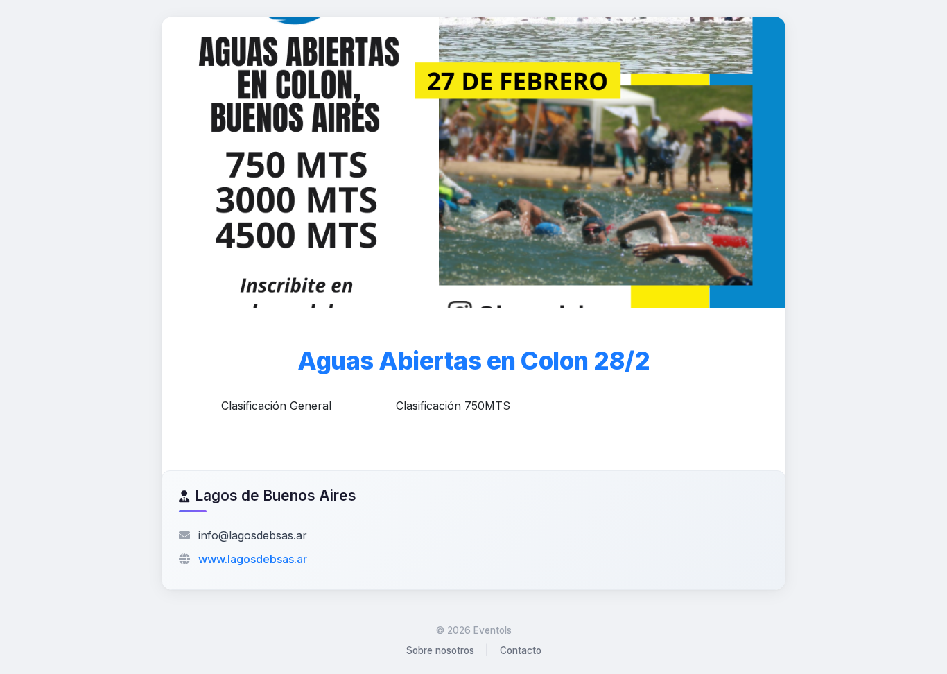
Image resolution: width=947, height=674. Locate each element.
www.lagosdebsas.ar (252, 559)
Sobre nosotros (440, 650)
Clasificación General (276, 406)
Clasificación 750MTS (453, 406)
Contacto (520, 650)
